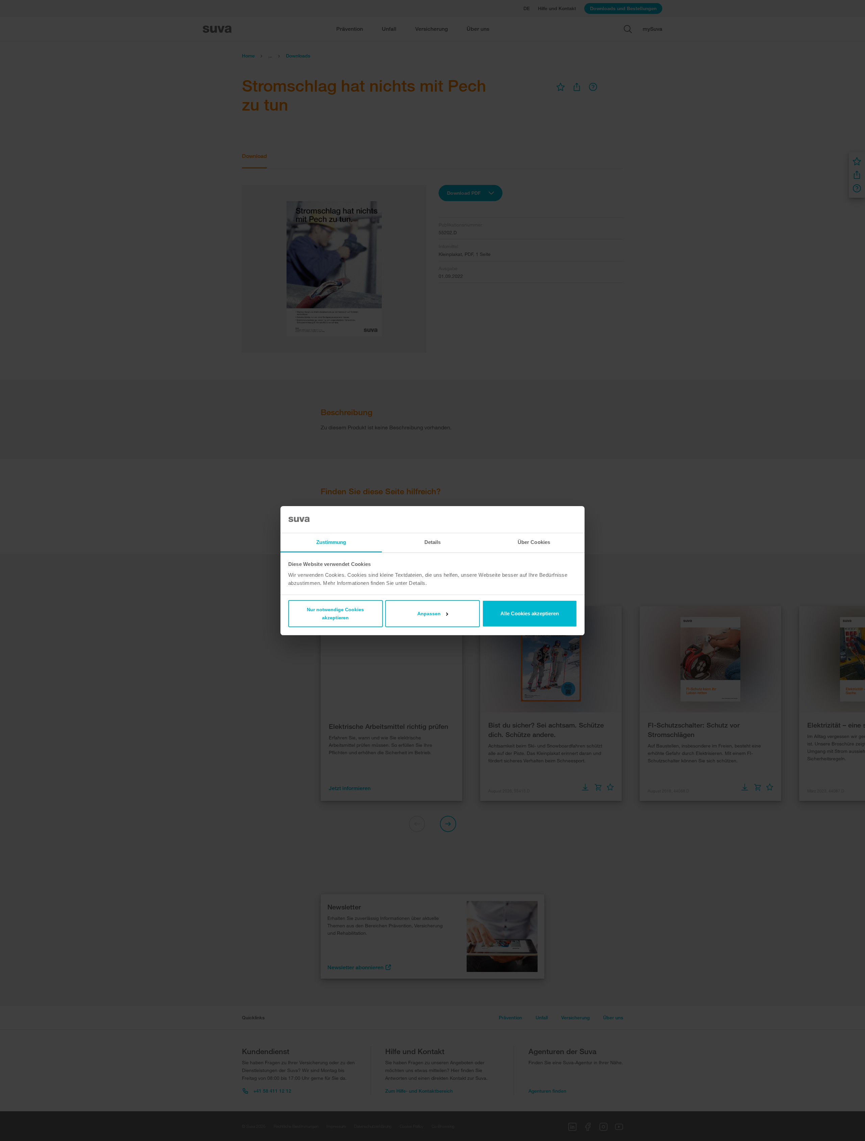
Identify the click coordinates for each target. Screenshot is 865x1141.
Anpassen (429, 613)
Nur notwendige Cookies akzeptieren (335, 613)
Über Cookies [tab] (534, 542)
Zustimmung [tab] (331, 542)
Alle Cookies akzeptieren (529, 613)
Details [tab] (432, 542)
